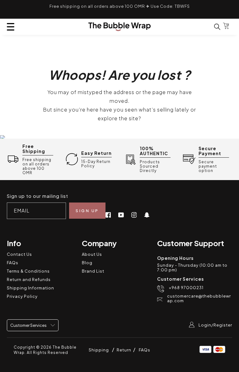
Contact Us (19, 254)
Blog (87, 262)
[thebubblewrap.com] (119, 26)
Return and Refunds (29, 279)
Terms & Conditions (28, 271)
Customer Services (28, 325)
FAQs (12, 262)
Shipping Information (30, 287)
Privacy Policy (22, 296)
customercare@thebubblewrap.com (199, 298)
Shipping (99, 349)
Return (124, 349)
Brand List (93, 271)
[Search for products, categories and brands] (213, 27)
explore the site (118, 118)
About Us (92, 254)
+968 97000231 (186, 287)
